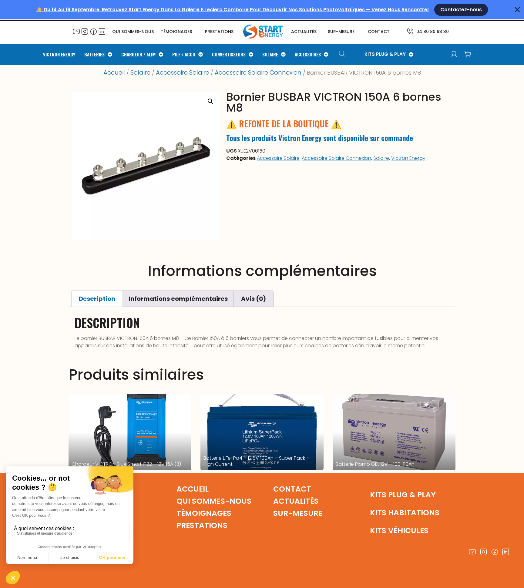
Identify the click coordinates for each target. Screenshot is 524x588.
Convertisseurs (229, 54)
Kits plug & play (403, 494)
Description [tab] (97, 298)
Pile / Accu (183, 54)
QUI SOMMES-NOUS (133, 32)
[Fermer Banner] (517, 9)
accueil (192, 489)
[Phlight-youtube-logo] (76, 31)
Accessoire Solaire (182, 72)
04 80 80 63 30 (432, 32)
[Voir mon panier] (468, 54)
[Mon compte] (454, 54)
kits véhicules (399, 530)
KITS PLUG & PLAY (385, 54)
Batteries (94, 54)
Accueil (114, 72)
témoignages (176, 32)
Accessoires (308, 54)
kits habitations (404, 512)
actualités (304, 32)
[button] (210, 101)
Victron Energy (59, 54)
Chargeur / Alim (138, 54)
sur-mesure (341, 32)
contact (379, 32)
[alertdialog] (262, 9)
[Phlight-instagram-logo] (84, 31)
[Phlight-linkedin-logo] (101, 31)
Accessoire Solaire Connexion (258, 72)
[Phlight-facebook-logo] (93, 31)
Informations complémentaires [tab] (178, 298)
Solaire (270, 54)
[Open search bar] (343, 54)
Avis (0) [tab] (253, 298)
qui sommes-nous (213, 501)
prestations (219, 32)
